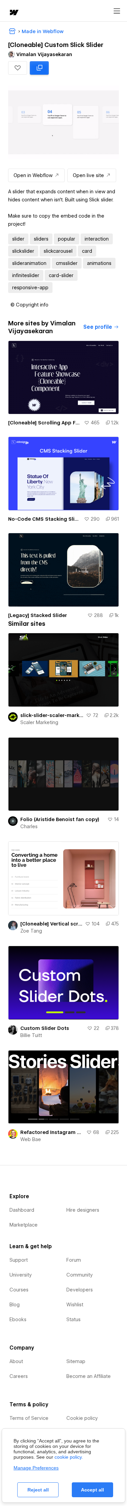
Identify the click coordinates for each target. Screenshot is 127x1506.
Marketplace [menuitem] (23, 1225)
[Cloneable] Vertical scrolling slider (51, 924)
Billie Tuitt (31, 1035)
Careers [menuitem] (18, 1376)
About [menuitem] (16, 1361)
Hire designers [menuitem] (82, 1210)
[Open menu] (116, 11)
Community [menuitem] (79, 1275)
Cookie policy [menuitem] (82, 1418)
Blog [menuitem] (14, 1304)
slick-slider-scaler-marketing (51, 715)
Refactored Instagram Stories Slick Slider (52, 1132)
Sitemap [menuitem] (75, 1361)
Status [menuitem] (73, 1319)
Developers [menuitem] (79, 1289)
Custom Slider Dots (44, 1028)
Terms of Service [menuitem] (28, 1418)
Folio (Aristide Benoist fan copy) (59, 819)
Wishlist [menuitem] (74, 1304)
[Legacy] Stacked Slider (37, 615)
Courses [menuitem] (18, 1289)
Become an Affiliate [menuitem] (88, 1376)
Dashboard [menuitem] (21, 1210)
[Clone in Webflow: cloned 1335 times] (39, 68)
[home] (13, 13)
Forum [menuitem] (73, 1260)
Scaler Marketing (39, 722)
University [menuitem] (20, 1275)
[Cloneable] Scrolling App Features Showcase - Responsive (44, 422)
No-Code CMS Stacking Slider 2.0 (44, 519)
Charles (29, 826)
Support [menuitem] (18, 1260)
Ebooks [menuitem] (17, 1319)
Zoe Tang (31, 931)
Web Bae (30, 1139)
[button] (17, 68)
